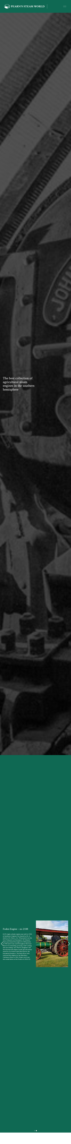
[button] (69, 944)
